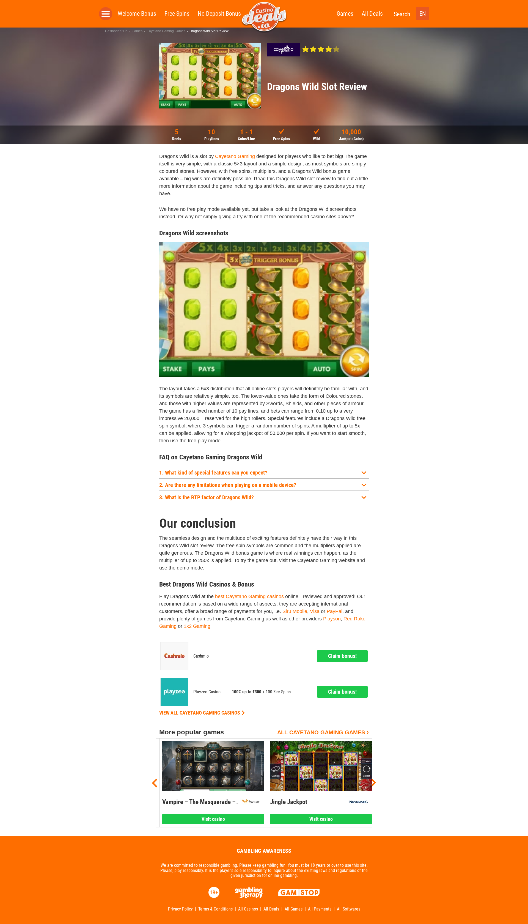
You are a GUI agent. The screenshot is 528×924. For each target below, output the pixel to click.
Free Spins (176, 13)
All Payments (319, 909)
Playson (332, 619)
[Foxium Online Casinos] (251, 801)
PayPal (334, 611)
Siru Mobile (294, 611)
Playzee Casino (207, 691)
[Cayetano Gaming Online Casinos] (283, 49)
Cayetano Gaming (235, 156)
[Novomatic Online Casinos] (359, 801)
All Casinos (248, 909)
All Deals (372, 13)
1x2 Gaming (197, 626)
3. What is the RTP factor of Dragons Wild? (206, 497)
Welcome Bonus (137, 13)
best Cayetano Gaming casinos (249, 596)
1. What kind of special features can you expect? (213, 472)
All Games (293, 909)
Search (402, 14)
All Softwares (348, 909)
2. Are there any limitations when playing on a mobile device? (227, 485)
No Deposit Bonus (219, 13)
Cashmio (201, 656)
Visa (315, 611)
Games (345, 13)
